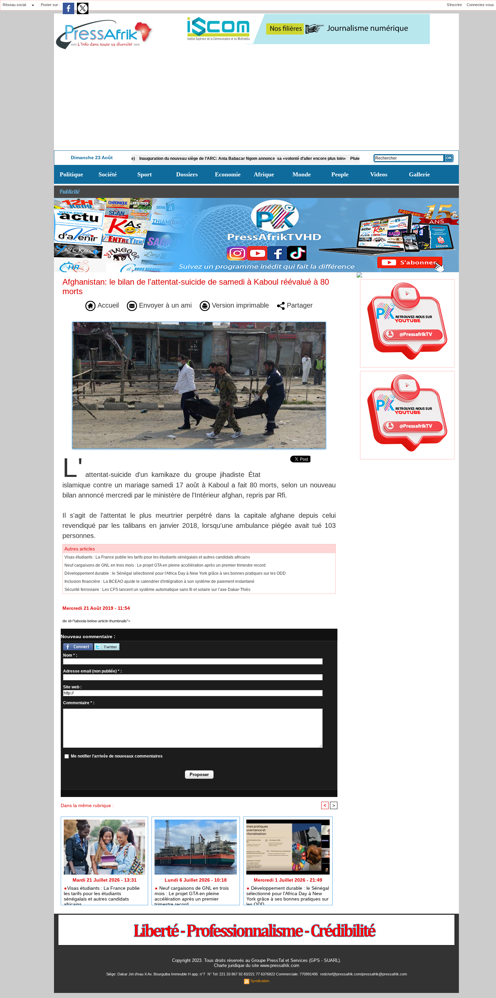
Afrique (264, 174)
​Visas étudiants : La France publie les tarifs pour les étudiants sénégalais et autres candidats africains (157, 557)
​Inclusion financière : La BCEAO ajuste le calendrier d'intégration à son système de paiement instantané (159, 581)
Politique (71, 174)
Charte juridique (229, 965)
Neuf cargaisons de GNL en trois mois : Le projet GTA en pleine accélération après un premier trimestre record (165, 565)
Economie (228, 174)
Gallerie (419, 174)
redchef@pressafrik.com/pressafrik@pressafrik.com (363, 974)
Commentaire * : (78, 703)
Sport (144, 174)
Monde (302, 174)
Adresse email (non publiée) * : (92, 671)
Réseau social (14, 5)
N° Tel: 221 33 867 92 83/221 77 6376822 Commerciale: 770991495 (263, 974)
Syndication (259, 981)
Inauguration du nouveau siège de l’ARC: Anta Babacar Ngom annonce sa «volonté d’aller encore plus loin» (214, 158)
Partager (299, 305)
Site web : (72, 687)
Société (108, 174)
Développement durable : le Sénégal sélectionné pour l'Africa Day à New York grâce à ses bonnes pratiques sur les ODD (175, 573)
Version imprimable (239, 305)
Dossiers (187, 174)
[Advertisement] (256, 100)
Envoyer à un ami (164, 305)
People (340, 174)
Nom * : (70, 655)
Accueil (107, 305)
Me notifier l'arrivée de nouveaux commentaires (117, 756)
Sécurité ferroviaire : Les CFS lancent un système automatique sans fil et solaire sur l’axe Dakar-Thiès (157, 589)
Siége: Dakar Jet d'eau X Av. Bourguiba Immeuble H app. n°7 (156, 974)
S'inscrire (454, 5)
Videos (378, 174)
